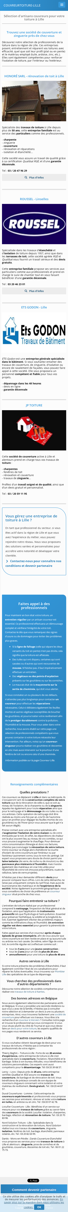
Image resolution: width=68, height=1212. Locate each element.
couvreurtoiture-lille (22, 5)
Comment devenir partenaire (34, 1190)
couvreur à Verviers (29, 1020)
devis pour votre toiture (23, 1028)
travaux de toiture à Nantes (29, 991)
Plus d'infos (36, 177)
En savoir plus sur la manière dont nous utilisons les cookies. (34, 1203)
